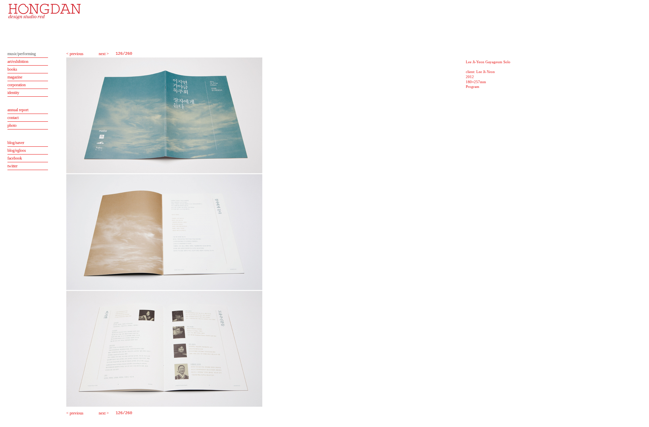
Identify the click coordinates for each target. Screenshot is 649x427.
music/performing (21, 53)
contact (13, 117)
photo (12, 125)
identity (13, 92)
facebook (14, 158)
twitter (12, 166)
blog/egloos (16, 150)
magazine (14, 77)
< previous (74, 53)
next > (104, 53)
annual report (17, 110)
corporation (16, 84)
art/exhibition (17, 61)
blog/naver (15, 142)
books (12, 69)
